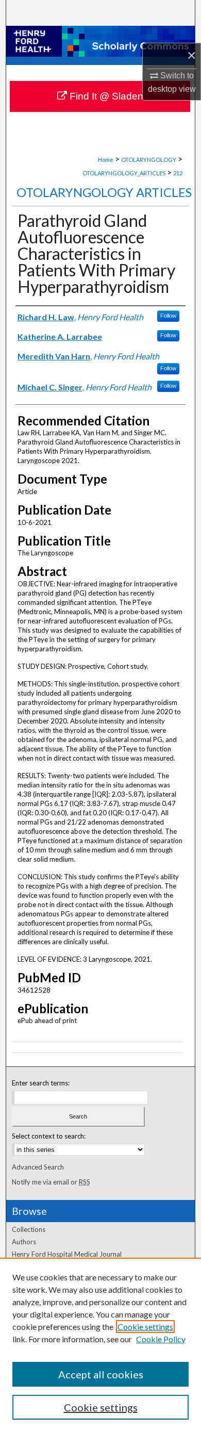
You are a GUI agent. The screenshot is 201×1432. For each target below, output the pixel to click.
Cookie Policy (161, 1339)
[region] (100, 1345)
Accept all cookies (100, 1374)
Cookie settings (145, 1326)
